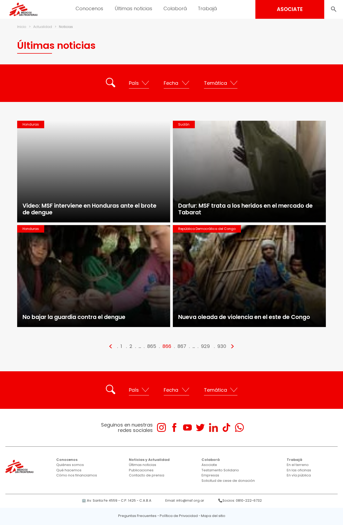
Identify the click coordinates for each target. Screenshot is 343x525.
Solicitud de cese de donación (228, 480)
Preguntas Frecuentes (137, 515)
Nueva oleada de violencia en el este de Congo (244, 317)
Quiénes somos (70, 464)
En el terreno (298, 464)
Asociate (209, 464)
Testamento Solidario (220, 470)
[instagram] (161, 427)
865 (151, 346)
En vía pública (299, 475)
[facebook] (174, 427)
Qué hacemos (68, 470)
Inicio (21, 26)
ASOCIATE (290, 9)
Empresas (210, 475)
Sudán (183, 124)
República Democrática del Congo (207, 228)
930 (221, 346)
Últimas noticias (142, 464)
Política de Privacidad (179, 515)
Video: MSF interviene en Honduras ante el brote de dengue (89, 209)
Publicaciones (141, 470)
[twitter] (200, 427)
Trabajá (294, 459)
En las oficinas (299, 470)
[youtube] (187, 427)
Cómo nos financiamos (76, 475)
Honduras (31, 124)
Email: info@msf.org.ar (184, 500)
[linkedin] (213, 427)
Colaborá (211, 459)
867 (181, 346)
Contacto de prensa (146, 475)
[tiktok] (226, 427)
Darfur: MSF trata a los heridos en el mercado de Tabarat (245, 209)
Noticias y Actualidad (149, 459)
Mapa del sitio (213, 515)
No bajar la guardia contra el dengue (74, 317)
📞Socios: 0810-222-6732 (240, 500)
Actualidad (42, 26)
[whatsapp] (239, 427)
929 (205, 346)
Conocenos (66, 459)
